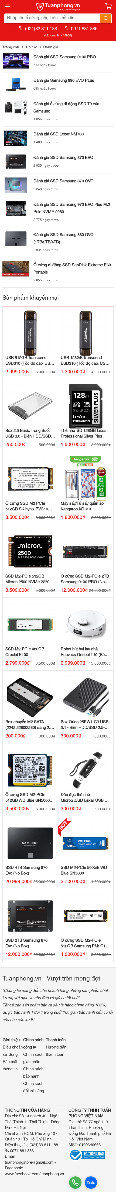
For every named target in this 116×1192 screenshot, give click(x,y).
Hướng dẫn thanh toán (56, 1051)
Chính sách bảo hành (33, 1072)
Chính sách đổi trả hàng (33, 1087)
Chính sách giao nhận (33, 1058)
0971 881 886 (84, 29)
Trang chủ (10, 47)
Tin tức (31, 47)
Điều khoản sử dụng (13, 1051)
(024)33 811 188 (41, 29)
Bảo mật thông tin (10, 1065)
